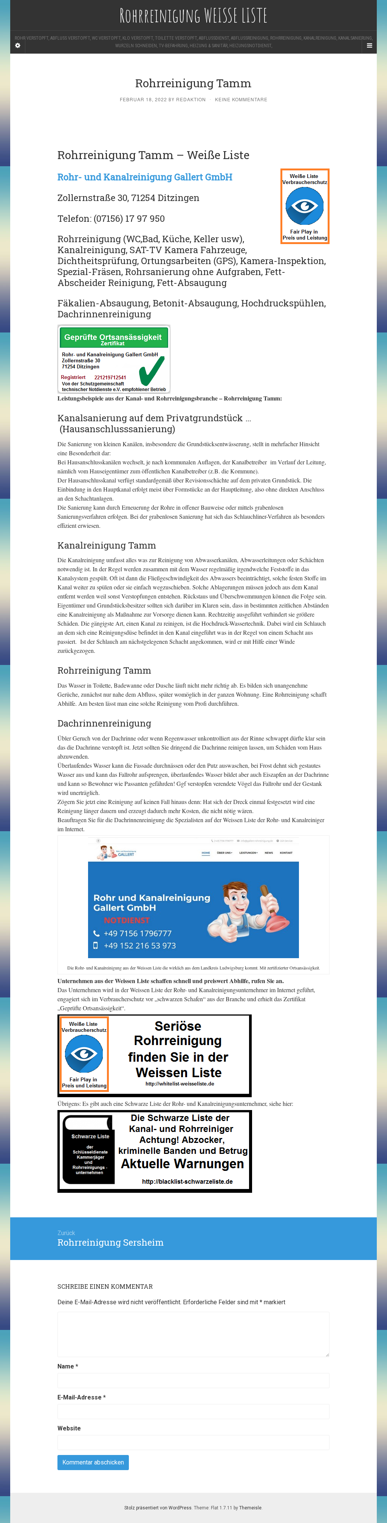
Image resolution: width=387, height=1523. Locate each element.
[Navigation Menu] (369, 45)
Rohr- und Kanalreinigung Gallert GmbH (144, 177)
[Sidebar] (17, 45)
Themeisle (250, 1508)
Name (67, 1366)
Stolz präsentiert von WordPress (158, 1508)
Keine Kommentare (241, 99)
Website (69, 1428)
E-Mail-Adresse (81, 1397)
